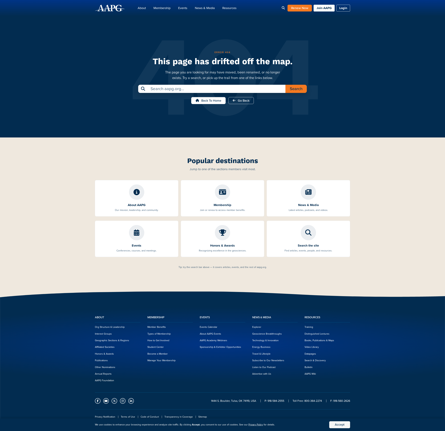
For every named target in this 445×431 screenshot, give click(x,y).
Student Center (155, 347)
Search (296, 89)
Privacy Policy (255, 424)
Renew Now (299, 8)
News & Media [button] (205, 8)
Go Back (243, 100)
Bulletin (309, 367)
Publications (101, 360)
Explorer (256, 327)
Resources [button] (229, 8)
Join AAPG (324, 8)
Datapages (310, 354)
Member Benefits (156, 327)
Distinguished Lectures (317, 334)
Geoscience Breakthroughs (267, 334)
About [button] (142, 8)
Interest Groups (103, 334)
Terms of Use (128, 417)
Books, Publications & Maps (319, 340)
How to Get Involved (158, 340)
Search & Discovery (315, 360)
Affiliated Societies (105, 347)
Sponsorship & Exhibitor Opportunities (220, 347)
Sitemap (202, 417)
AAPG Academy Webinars (213, 340)
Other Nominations (105, 367)
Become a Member (157, 354)
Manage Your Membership (161, 360)
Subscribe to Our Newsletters (268, 360)
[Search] (283, 8)
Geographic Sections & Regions (112, 340)
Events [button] (182, 8)
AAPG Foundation (104, 380)
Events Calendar (208, 327)
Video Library (312, 347)
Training (309, 327)
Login (343, 8)
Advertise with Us (261, 374)
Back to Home (210, 100)
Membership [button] (162, 8)
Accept (340, 424)
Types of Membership (159, 334)
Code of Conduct (150, 417)
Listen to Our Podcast (264, 367)
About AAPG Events (210, 334)
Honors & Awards (104, 354)
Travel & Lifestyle (261, 354)
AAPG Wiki (310, 374)
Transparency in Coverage (178, 417)
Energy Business (261, 347)
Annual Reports (103, 374)
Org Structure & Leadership (110, 327)
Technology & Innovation (265, 340)
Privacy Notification (105, 417)
